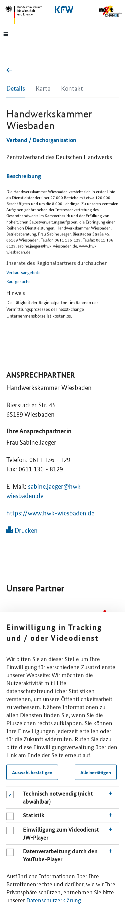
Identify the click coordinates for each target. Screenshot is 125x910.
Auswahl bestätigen (32, 772)
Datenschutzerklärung (53, 900)
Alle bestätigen (95, 772)
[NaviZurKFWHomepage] (62, 9)
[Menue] (6, 34)
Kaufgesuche (18, 281)
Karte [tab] (43, 88)
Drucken (25, 530)
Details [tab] (15, 88)
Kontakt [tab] (72, 88)
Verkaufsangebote (23, 272)
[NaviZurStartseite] (110, 11)
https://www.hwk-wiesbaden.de (50, 513)
